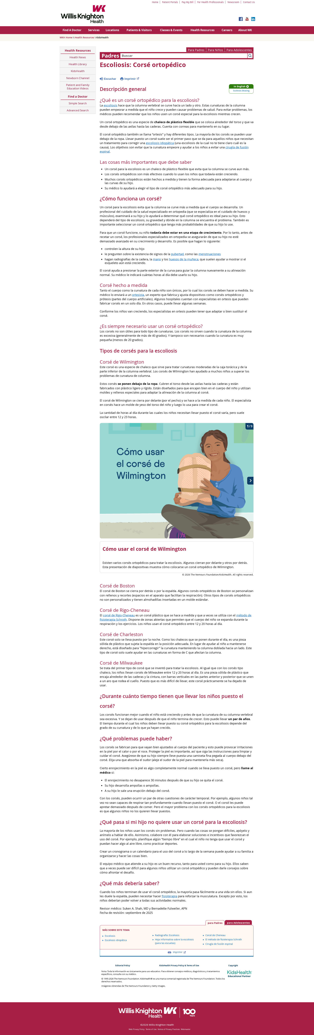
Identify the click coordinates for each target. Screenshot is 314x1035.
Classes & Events (171, 30)
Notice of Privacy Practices (169, 1029)
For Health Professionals (210, 2)
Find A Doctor (72, 30)
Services (93, 30)
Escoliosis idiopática (116, 940)
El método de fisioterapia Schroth (223, 939)
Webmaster (185, 1029)
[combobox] (183, 55)
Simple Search (78, 103)
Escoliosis (110, 935)
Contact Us (249, 2)
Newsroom (233, 2)
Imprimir (130, 78)
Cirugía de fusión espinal (219, 943)
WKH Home (66, 37)
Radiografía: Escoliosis (167, 935)
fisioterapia (169, 896)
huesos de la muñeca (183, 259)
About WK (245, 30)
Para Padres (196, 50)
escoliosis (110, 105)
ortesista (138, 295)
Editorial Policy (122, 965)
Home (155, 2)
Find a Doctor (77, 96)
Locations (112, 30)
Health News (78, 57)
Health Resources (202, 30)
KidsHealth (78, 71)
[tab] (238, 922)
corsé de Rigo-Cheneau (119, 615)
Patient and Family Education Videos (77, 86)
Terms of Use (151, 1029)
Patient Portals (170, 2)
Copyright (233, 965)
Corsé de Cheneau (215, 935)
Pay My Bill (187, 2)
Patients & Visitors (139, 30)
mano (157, 259)
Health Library (78, 64)
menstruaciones (210, 254)
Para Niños (215, 50)
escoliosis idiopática (160, 143)
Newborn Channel (77, 78)
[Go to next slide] (250, 481)
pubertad (177, 254)
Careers (227, 30)
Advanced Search (78, 110)
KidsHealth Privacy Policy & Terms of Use (179, 965)
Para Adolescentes (239, 50)
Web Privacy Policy (137, 1029)
